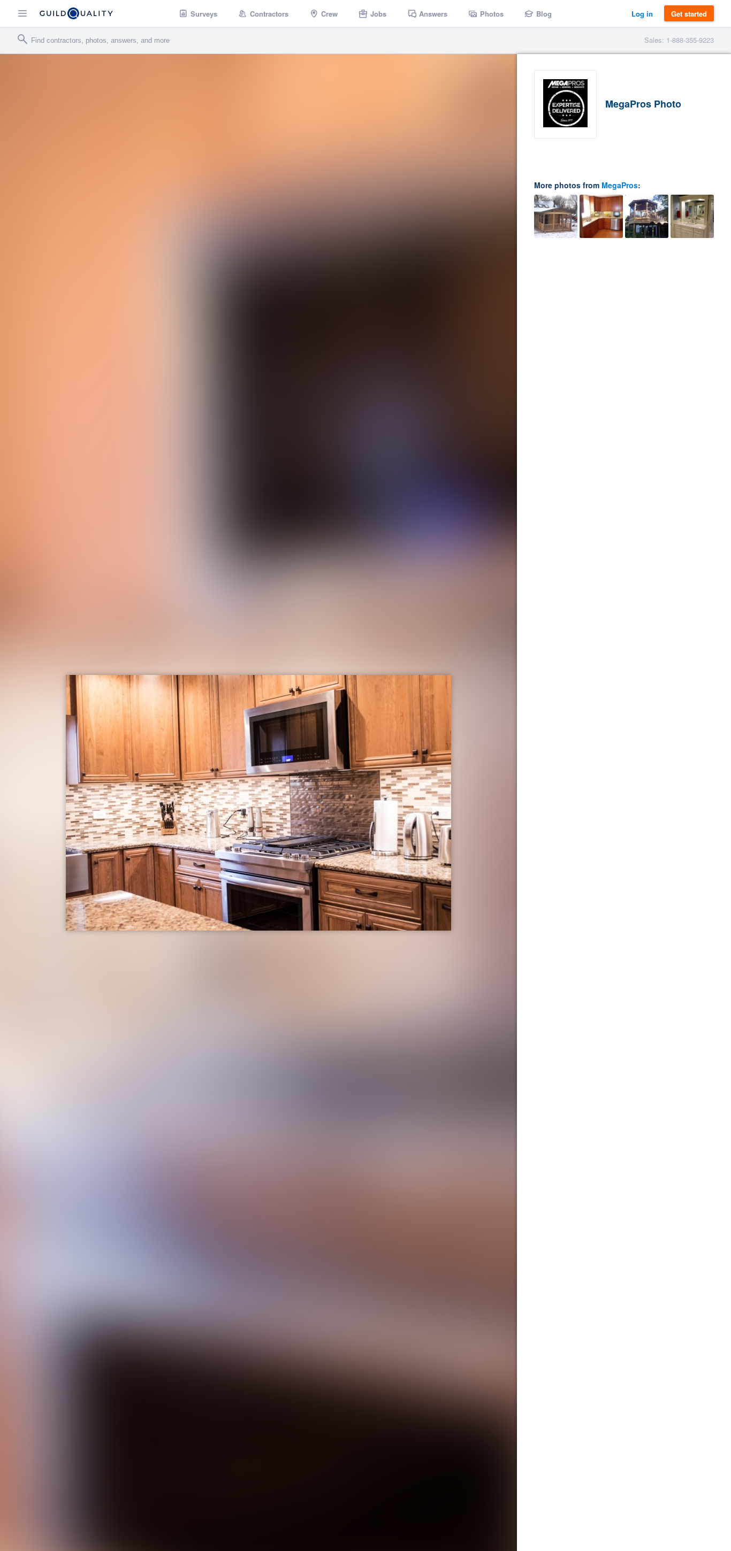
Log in (642, 14)
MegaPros (619, 185)
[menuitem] (198, 13)
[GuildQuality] (76, 13)
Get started (689, 14)
